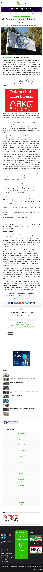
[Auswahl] (1, 3)
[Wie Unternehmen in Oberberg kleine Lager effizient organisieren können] (6, 388)
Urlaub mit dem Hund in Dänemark (16, 382)
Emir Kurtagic (31, 293)
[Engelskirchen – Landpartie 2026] (6, 396)
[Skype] (26, 303)
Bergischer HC (12, 293)
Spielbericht (16, 298)
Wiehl (2, 561)
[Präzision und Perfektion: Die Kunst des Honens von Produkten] (6, 409)
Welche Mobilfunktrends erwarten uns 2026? (18, 399)
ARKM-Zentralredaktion (12, 25)
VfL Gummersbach (26, 298)
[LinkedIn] (15, 303)
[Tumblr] (17, 303)
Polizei (2, 555)
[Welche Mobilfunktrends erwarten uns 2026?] (6, 401)
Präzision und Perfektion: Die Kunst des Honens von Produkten (22, 408)
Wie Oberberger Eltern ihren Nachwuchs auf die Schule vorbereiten (22, 378)
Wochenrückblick (22, 322)
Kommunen (24, 16)
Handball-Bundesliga (11, 295)
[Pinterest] (20, 303)
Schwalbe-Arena (32, 295)
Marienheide (3, 551)
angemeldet (9, 344)
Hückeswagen (3, 549)
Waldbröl (10, 559)
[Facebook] (9, 303)
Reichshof (6, 555)
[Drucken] (34, 303)
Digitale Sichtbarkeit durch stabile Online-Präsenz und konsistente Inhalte (24, 373)
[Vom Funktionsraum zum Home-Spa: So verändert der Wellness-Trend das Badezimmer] (6, 414)
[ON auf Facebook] (11, 423)
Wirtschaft (6, 561)
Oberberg (2, 553)
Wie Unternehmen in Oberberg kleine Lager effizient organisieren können (24, 386)
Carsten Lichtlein (21, 293)
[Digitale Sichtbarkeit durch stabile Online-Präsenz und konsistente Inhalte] (6, 375)
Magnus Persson (22, 295)
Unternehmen (3, 557)
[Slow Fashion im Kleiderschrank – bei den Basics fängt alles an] (6, 405)
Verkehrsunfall (9, 557)
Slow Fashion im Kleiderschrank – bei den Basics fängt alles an (22, 404)
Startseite (10, 13)
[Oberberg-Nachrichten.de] (21, 3)
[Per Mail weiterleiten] (31, 303)
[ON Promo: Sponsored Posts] (21, 9)
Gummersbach (19, 16)
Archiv (14, 13)
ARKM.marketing (21, 88)
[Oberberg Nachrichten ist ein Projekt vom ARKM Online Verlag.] (11, 522)
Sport (28, 16)
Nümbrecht (8, 551)
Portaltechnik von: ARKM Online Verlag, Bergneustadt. (27, 566)
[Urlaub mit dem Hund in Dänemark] (6, 383)
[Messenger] (28, 303)
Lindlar (8, 549)
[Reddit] (23, 303)
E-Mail (21, 317)
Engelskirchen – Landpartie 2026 (16, 395)
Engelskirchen (3, 547)
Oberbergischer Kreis (9, 553)
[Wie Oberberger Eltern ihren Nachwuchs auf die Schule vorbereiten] (6, 379)
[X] (12, 303)
